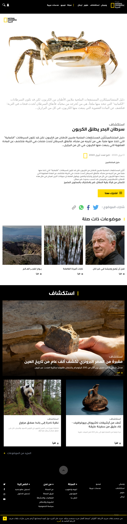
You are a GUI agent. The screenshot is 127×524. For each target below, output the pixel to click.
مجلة (69, 5)
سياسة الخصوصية (46, 506)
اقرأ (120, 273)
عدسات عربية (53, 5)
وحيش (104, 5)
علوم (86, 5)
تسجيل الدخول (23, 493)
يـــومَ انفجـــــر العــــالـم (32, 269)
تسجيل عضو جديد (22, 489)
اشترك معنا (111, 193)
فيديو (63, 5)
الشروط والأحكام (46, 502)
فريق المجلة (48, 493)
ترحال (80, 5)
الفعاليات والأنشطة (45, 497)
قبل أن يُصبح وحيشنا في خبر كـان (109, 269)
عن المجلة (49, 489)
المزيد (59, 521)
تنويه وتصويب (71, 489)
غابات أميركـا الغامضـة (73, 269)
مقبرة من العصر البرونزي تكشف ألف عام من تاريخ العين (73, 362)
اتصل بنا (74, 497)
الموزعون (73, 493)
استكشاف (94, 5)
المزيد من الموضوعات (19, 453)
